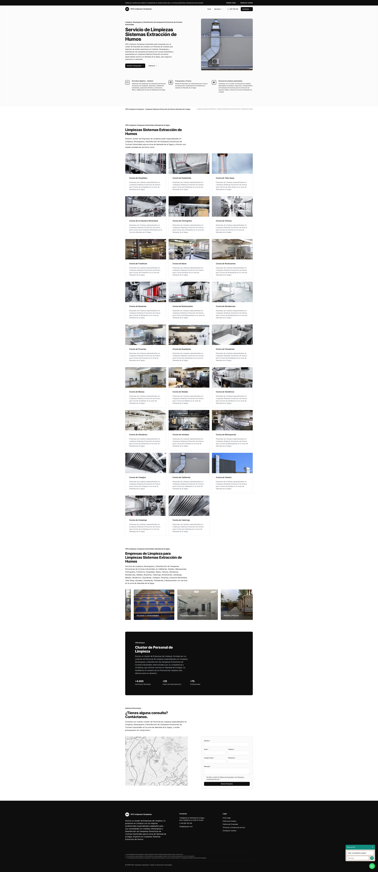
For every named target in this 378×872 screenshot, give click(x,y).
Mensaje (207, 766)
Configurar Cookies (229, 831)
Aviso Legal (227, 818)
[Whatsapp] (372, 866)
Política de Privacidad (227, 777)
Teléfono (231, 749)
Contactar (245, 9)
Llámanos (151, 66)
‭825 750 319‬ (234, 9)
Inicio (209, 9)
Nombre (207, 741)
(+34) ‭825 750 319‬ (185, 823)
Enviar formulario (227, 784)
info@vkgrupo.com (186, 826)
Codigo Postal (209, 758)
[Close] (373, 847)
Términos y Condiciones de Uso (234, 827)
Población (232, 758)
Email (206, 749)
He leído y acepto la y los (225, 778)
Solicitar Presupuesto (134, 66)
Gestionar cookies (246, 3)
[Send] (372, 858)
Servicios (217, 9)
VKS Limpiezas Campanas (141, 9)
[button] (156, 761)
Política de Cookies (229, 821)
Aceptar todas (231, 3)
